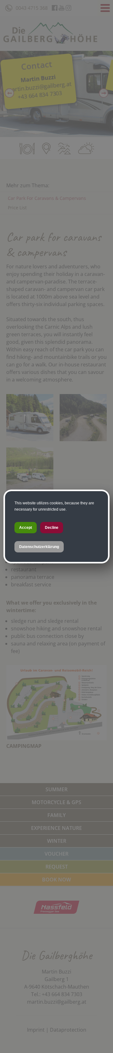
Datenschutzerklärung (39, 547)
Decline (51, 527)
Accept (25, 527)
